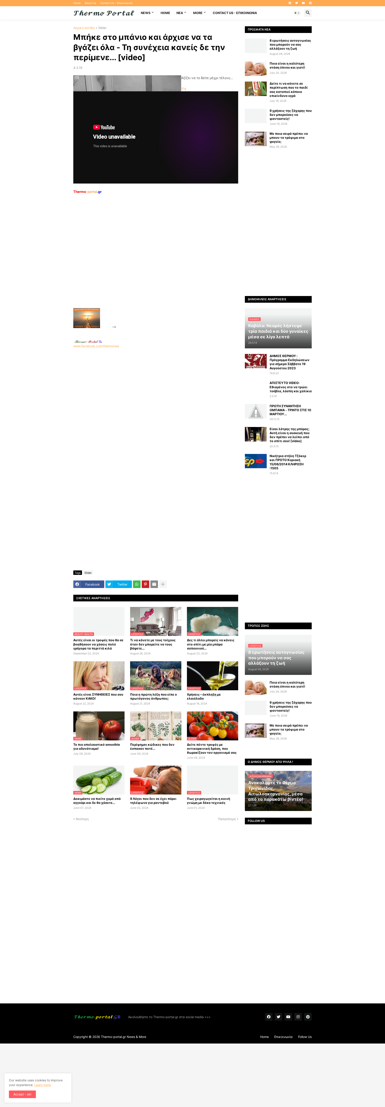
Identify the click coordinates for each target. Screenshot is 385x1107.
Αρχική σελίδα (84, 28)
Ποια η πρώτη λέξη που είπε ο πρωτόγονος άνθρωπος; (153, 696)
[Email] (154, 584)
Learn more (42, 1085)
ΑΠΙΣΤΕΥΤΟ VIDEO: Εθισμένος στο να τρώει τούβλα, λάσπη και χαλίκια (291, 387)
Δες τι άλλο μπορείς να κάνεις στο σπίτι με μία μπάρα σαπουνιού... (210, 644)
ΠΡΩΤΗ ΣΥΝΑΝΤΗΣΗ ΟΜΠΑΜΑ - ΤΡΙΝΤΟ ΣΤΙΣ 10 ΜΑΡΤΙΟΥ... (290, 410)
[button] (297, 13)
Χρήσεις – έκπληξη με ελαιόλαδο (204, 696)
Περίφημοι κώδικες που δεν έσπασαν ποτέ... (152, 746)
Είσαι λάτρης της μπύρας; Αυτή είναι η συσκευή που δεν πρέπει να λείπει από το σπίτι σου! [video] (289, 435)
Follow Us (305, 1037)
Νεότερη (82, 819)
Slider (102, 28)
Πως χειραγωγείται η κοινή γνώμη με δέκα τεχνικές (208, 801)
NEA (179, 13)
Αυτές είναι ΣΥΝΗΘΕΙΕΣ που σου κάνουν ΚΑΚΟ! (98, 696)
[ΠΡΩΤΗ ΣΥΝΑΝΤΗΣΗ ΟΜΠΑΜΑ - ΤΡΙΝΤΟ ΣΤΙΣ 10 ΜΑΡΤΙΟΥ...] (256, 411)
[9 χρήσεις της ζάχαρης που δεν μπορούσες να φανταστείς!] (256, 116)
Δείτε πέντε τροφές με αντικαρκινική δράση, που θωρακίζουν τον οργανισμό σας (212, 748)
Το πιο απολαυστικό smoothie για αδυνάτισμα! (96, 746)
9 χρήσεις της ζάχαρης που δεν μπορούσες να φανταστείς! (291, 115)
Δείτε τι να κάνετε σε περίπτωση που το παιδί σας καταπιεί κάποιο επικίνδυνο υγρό (289, 90)
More (198, 13)
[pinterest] (310, 3)
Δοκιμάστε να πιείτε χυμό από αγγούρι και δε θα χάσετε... (97, 801)
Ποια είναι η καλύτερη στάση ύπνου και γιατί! (287, 65)
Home (77, 3)
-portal (87, 192)
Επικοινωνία (283, 1037)
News (145, 13)
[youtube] (303, 3)
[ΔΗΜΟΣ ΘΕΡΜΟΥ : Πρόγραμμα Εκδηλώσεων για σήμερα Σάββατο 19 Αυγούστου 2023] (256, 361)
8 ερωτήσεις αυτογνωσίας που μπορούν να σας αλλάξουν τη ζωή (290, 44)
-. (88, 341)
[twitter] (296, 3)
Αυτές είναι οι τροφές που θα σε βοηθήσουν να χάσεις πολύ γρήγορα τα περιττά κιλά (98, 644)
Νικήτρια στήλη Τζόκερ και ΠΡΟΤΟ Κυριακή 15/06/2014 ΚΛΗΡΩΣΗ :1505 (288, 462)
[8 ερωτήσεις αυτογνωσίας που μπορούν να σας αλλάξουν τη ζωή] (256, 46)
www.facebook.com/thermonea (96, 346)
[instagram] (298, 1017)
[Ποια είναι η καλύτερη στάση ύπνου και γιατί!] (256, 68)
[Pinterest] (145, 584)
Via (183, 88)
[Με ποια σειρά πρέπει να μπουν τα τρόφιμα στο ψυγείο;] (256, 139)
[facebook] (290, 3)
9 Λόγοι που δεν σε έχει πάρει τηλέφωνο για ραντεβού (153, 801)
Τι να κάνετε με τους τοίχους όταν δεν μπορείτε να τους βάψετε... (153, 644)
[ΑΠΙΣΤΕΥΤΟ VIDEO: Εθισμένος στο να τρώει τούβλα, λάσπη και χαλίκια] (256, 388)
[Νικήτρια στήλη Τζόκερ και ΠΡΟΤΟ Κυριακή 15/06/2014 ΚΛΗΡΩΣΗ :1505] (256, 461)
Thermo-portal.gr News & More (123, 1037)
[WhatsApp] (137, 584)
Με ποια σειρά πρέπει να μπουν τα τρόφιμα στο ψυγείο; (289, 137)
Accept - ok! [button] (22, 1094)
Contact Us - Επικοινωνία (116, 3)
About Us (90, 3)
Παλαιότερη (227, 819)
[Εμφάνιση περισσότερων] (163, 584)
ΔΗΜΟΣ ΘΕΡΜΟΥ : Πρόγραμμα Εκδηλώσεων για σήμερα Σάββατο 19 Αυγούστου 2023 (289, 362)
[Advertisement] (150, 261)
